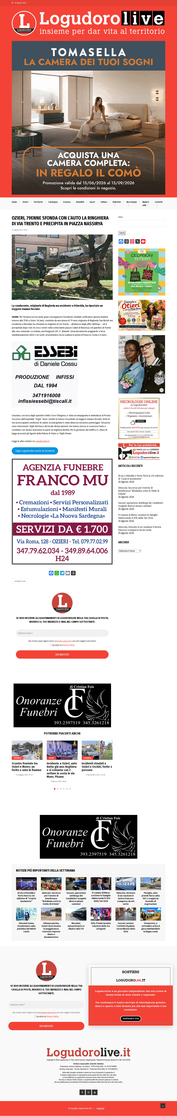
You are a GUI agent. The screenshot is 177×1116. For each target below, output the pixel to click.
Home (14, 202)
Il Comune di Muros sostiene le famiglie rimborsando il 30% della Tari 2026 (138, 516)
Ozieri (25, 202)
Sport (92, 202)
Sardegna (53, 202)
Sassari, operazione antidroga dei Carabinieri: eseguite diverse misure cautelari (140, 504)
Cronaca (67, 202)
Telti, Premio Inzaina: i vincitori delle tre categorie (101, 926)
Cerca (120, 217)
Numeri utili (145, 204)
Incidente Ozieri (20, 581)
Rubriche (117, 202)
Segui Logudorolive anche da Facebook (34, 450)
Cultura (104, 202)
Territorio (38, 202)
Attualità (80, 202)
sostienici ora (131, 1019)
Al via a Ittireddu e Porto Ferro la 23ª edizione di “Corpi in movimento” (141, 477)
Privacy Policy (68, 645)
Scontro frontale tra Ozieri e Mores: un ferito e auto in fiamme (26, 767)
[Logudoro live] (88, 24)
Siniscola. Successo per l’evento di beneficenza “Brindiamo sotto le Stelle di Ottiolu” (138, 490)
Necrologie (132, 202)
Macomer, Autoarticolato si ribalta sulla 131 (76, 926)
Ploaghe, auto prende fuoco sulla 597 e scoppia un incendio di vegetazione (151, 898)
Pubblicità (100, 1108)
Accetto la (63, 645)
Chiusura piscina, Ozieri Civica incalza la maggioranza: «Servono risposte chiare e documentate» (51, 930)
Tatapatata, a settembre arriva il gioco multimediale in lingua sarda (150, 927)
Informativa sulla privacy (63, 641)
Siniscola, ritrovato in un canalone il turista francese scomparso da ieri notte (139, 528)
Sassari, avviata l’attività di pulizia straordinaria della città (125, 927)
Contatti (158, 202)
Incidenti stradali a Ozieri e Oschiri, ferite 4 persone (97, 767)
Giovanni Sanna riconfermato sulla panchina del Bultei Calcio (26, 927)
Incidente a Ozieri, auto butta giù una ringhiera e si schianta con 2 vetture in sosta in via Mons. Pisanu (62, 770)
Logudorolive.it (42, 441)
